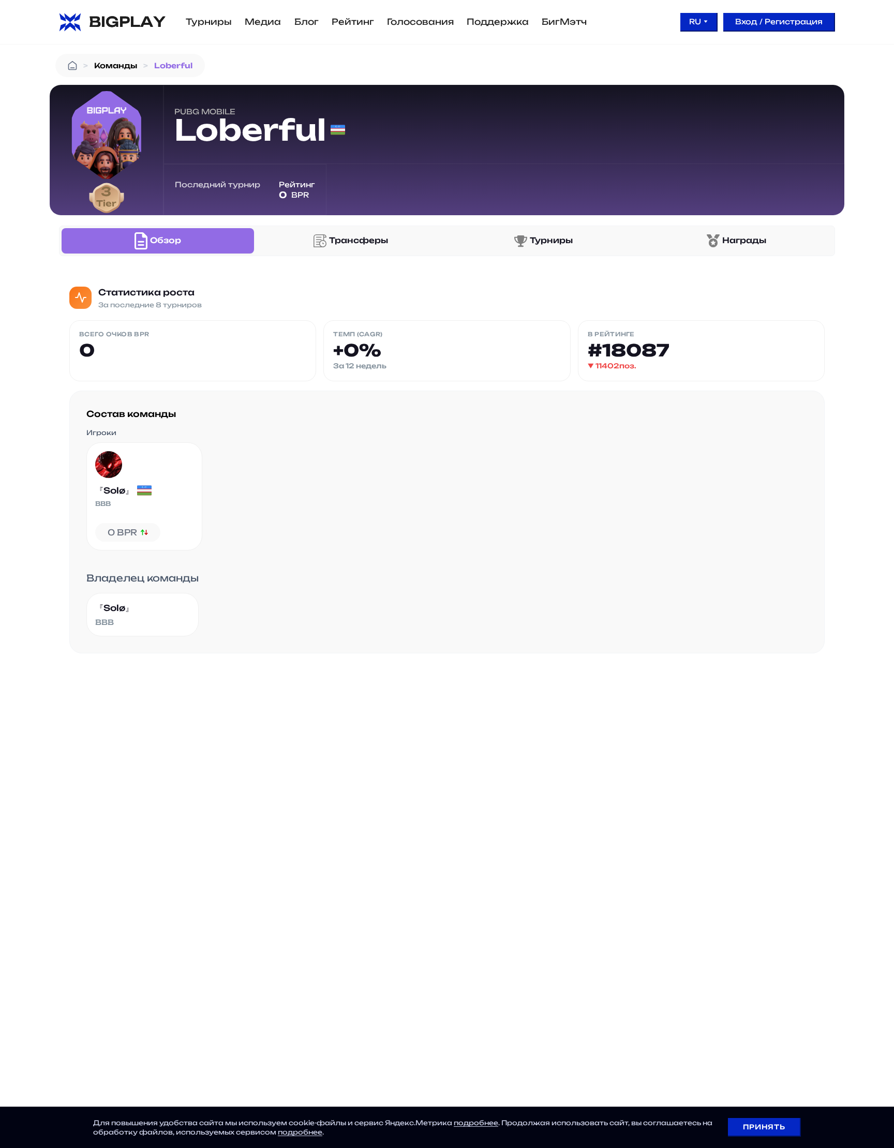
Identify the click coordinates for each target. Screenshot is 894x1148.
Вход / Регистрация (779, 21)
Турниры (209, 22)
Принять (764, 1127)
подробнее (476, 1123)
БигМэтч (564, 22)
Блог (306, 22)
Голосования (420, 22)
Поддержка (498, 22)
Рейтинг (353, 22)
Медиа (263, 22)
